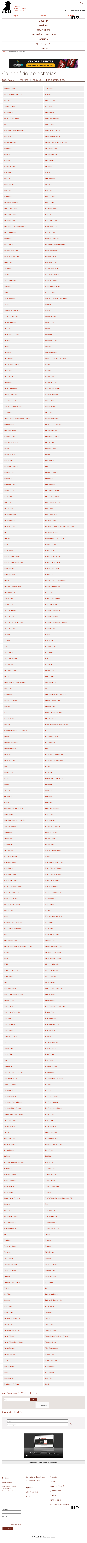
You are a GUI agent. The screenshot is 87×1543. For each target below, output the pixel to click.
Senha (4, 1516)
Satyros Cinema (9, 1186)
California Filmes (10, 280)
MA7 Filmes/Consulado (53, 850)
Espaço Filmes (50, 550)
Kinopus (6, 802)
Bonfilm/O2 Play (51, 220)
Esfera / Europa (50, 544)
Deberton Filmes (9, 436)
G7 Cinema (49, 664)
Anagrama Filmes (10, 142)
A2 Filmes (48, 106)
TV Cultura (49, 1282)
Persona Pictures (50, 1048)
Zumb (47, 1384)
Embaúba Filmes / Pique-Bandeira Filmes (59, 526)
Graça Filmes (8, 694)
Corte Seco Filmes (51, 394)
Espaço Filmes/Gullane (53, 556)
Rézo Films (49, 1150)
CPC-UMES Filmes (10, 400)
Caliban (6, 274)
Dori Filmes (8, 478)
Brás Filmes (8, 238)
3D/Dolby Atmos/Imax (33, 1480)
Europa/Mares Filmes (52, 586)
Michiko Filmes (50, 898)
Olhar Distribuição (10, 988)
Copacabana (8, 382)
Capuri (6, 292)
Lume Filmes (8, 850)
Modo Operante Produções (13, 922)
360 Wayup (49, 88)
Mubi (5, 934)
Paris (5, 1042)
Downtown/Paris (9, 484)
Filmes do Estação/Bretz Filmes (56, 622)
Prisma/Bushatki (9, 1126)
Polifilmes (48, 1090)
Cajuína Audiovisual (52, 268)
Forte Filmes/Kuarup (11, 658)
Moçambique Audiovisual (54, 916)
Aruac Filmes (8, 172)
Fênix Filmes (8, 598)
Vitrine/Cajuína (50, 1342)
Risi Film (48, 1156)
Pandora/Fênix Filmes (52, 1024)
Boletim (43, 21)
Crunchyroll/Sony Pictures (13, 406)
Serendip (48, 1192)
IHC (46, 730)
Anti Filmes (8, 148)
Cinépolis (7, 340)
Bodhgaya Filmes (51, 208)
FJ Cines (7, 640)
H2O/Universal (9, 718)
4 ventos (48, 94)
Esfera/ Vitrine (9, 550)
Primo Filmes (49, 1120)
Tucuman (7, 1276)
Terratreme (7, 1252)
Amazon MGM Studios (53, 136)
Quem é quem (43, 44)
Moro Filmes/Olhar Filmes (13, 928)
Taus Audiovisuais (10, 1246)
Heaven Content (50, 718)
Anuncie (70, 15)
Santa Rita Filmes (10, 1180)
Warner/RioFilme (51, 1360)
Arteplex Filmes (9, 166)
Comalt (47, 364)
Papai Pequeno (50, 1030)
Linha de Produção (51, 832)
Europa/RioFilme (10, 592)
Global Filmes (8, 688)
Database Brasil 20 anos (9, 1491)
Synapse (48, 1234)
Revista (43, 48)
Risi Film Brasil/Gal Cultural (14, 1162)
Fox (46, 658)
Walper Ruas (49, 1354)
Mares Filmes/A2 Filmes (53, 868)
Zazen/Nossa (49, 1372)
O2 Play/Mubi (8, 976)
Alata (5, 124)
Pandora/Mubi (8, 1030)
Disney (47, 454)
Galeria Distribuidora (11, 670)
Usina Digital (49, 1306)
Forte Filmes (8, 652)
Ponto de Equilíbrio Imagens (13, 1114)
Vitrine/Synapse (9, 1348)
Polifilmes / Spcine (10, 1096)
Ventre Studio (8, 1312)
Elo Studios (49, 508)
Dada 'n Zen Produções (53, 424)
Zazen (6, 1372)
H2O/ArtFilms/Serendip (53, 712)
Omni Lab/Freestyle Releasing (14, 994)
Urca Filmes (8, 1306)
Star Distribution (51, 1216)
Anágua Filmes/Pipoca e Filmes (56, 142)
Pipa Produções (9, 1066)
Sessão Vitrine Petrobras (12, 1198)
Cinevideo (7, 352)
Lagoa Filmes (8, 814)
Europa (6, 580)
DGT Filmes (49, 442)
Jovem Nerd (49, 790)
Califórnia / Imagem (52, 274)
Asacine (48, 172)
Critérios (53, 1495)
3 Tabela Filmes (9, 88)
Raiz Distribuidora (10, 1144)
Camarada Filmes (51, 280)
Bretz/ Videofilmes (51, 250)
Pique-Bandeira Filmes (11, 1078)
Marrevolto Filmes (51, 886)
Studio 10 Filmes (51, 1222)
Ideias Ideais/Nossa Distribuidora (56, 724)
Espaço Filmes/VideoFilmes (13, 562)
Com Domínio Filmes (11, 364)
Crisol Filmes (49, 400)
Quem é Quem (32, 1492)
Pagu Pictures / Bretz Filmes (55, 1006)
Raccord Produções (51, 1138)
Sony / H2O (8, 1210)
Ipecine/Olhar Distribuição (54, 778)
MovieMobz (49, 928)
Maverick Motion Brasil (12, 892)
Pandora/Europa (9, 1024)
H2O (5, 712)
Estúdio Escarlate (10, 574)
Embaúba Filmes (9, 526)
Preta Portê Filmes (10, 1120)
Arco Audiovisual (51, 154)
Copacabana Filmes (51, 382)
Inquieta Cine (8, 772)
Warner (6, 1360)
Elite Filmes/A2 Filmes (53, 502)
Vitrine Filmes (8, 1336)
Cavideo (48, 304)
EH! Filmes (8, 496)
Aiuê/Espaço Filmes (52, 118)
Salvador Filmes (50, 1168)
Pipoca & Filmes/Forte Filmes (14, 1072)
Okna (5, 982)
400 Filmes (7, 100)
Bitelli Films (49, 202)
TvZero (6, 1288)
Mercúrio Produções (10, 898)
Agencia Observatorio (11, 118)
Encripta (7, 538)
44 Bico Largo (50, 100)
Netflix (6, 952)
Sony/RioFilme (50, 1210)
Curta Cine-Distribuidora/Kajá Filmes (16, 418)
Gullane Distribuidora (52, 700)
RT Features (8, 1168)
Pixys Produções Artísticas (54, 1078)
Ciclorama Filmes (10, 322)
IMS (5, 766)
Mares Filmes (8, 868)
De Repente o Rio (51, 430)
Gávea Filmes (49, 676)
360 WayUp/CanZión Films (13, 94)
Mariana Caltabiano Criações (13, 886)
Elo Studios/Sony (10, 520)
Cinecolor (7, 328)
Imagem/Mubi (50, 742)
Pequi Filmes (8, 1048)
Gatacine (7, 676)
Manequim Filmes (10, 862)
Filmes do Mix (50, 628)
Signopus (7, 1204)
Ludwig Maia (49, 844)
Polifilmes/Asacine (51, 1102)
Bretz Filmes (8, 244)
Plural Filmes (8, 1090)
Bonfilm (48, 214)
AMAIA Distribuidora (52, 130)
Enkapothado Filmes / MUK (54, 538)
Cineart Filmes (50, 322)
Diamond (7, 448)
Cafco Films (8, 268)
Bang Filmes (8, 190)
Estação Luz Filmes (52, 568)
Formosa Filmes (50, 646)
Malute (47, 856)
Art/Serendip (49, 160)
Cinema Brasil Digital (11, 334)
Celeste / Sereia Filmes (11, 316)
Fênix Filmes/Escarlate (53, 598)
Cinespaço (48, 346)
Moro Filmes (49, 922)
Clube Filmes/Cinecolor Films (55, 358)
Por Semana (8, 80)
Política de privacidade (59, 1504)
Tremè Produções (10, 1270)
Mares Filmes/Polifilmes (53, 874)
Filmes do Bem (9, 616)
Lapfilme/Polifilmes (10, 826)
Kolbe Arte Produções (52, 808)
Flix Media (49, 640)
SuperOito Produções (11, 1228)
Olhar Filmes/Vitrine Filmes (54, 988)
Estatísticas (44, 30)
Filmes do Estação (51, 616)
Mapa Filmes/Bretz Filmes (54, 862)
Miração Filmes (9, 910)
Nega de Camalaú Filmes (53, 946)
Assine (43, 15)
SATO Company (50, 1180)
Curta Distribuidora (51, 418)
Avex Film (48, 184)
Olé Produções (50, 982)
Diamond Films (50, 448)
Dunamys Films (9, 490)
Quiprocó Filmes (51, 1132)
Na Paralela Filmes (10, 940)
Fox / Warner (8, 664)
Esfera (6, 544)
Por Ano (37, 80)
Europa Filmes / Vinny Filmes (55, 580)
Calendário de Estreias (44, 34)
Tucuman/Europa (51, 1276)
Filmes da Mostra (10, 610)
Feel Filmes (49, 592)
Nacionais (29, 1483)
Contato (53, 1481)
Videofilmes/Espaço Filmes (13, 1318)
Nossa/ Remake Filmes (53, 958)
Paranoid (48, 1036)
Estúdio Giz (49, 574)
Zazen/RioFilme (9, 1378)
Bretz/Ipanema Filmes (11, 256)
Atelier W (7, 178)
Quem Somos (55, 1490)
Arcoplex (7, 160)
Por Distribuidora (56, 80)
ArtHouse (48, 166)
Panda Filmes (8, 1018)
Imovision (7, 754)
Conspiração (8, 370)
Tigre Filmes (8, 1258)
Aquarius (7, 154)
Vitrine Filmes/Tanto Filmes (13, 1342)
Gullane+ (7, 706)
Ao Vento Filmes (51, 148)
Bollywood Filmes (10, 214)
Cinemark (48, 334)
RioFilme (7, 1156)
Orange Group (50, 994)
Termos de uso (56, 1500)
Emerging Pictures (51, 532)
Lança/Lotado (50, 820)
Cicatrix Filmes (50, 316)
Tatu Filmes (8, 1240)
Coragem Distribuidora (53, 388)
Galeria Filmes (50, 670)
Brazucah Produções (52, 238)
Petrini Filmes (8, 1054)
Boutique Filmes (50, 232)
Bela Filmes (49, 190)
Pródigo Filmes (9, 1132)
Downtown (49, 478)
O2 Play (6, 964)
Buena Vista (8, 262)
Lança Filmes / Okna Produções (14, 820)
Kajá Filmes (8, 796)
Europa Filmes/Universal (12, 586)
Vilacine (48, 1318)
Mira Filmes (49, 904)
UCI (46, 1288)
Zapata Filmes (50, 1366)
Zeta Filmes (49, 1378)
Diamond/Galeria (9, 454)
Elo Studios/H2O (51, 514)
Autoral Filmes (9, 184)
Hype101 (7, 724)
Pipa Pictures (49, 1060)
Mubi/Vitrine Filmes (52, 934)
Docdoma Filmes (9, 472)
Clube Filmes (8, 358)
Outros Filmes (50, 1000)
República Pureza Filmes (53, 1144)
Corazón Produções (10, 394)
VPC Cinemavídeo (51, 1348)
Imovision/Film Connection (54, 754)
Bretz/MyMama (50, 256)
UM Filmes (7, 1294)
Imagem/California (51, 736)
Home (4, 52)
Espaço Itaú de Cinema (53, 562)
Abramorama (49, 112)
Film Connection (51, 604)
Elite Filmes (8, 502)
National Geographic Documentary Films (18, 946)
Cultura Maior (50, 406)
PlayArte (48, 1084)
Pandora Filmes (50, 1018)
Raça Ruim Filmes (10, 1138)
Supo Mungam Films (52, 1228)
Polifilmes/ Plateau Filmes (13, 1102)
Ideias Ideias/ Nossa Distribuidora (15, 730)
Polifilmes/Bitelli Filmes (12, 1108)
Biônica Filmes (50, 196)
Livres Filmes (50, 838)
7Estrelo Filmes (9, 106)
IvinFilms (7, 790)
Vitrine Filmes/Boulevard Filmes (56, 1336)
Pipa (5, 1060)
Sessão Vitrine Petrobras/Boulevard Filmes (59, 1198)
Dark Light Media (10, 430)
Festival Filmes (9, 604)
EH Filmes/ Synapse (52, 490)
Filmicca (7, 634)
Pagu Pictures (8, 1006)
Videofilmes (49, 1312)
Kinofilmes (49, 796)
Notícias (43, 25)
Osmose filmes (9, 1000)
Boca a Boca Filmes (10, 208)
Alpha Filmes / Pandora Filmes (14, 130)
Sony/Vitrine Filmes (10, 1216)
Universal (7, 1300)
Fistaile (47, 634)
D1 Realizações (9, 424)
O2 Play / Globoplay (52, 964)
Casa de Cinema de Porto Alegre (56, 298)
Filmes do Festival (10, 628)
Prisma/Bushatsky (51, 1126)
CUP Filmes (8, 412)
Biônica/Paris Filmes (11, 202)
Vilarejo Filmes (9, 1324)
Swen (5, 1234)
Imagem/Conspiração (11, 742)
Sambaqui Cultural (10, 1174)
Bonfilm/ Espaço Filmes (12, 220)
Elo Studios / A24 (10, 514)
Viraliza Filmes (50, 1330)
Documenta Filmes (51, 472)
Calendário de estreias (35, 1477)
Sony (47, 1204)
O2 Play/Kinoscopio (52, 970)
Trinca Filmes (50, 1270)
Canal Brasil (8, 286)
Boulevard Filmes (10, 232)
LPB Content (8, 844)
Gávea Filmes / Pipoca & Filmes (15, 682)
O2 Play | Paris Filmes (11, 970)
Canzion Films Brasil (52, 286)
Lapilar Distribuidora (52, 826)
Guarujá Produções (10, 700)
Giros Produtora (50, 682)
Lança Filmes (49, 814)
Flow (5, 646)
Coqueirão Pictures (10, 388)
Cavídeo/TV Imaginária (12, 310)
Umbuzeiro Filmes (51, 1294)
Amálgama (7, 136)
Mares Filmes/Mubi (10, 874)
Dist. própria (49, 460)
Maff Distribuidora (10, 856)
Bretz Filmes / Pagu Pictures (55, 244)
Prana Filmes (49, 1114)
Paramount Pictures (10, 1036)
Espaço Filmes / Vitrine (12, 556)
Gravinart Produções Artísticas (55, 694)
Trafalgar (48, 1258)
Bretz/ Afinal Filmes (11, 250)
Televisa (48, 1246)
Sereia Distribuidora (52, 1186)
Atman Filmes (50, 178)
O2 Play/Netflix (50, 976)
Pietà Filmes (49, 1054)
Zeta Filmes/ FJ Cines (11, 1384)
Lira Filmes (8, 838)
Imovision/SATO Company (54, 760)
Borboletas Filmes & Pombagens (15, 226)
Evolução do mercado (9, 1486)
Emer (5, 532)
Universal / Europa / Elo (53, 1300)
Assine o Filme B (57, 1486)
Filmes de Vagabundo (52, 610)
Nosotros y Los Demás (53, 952)
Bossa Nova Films (51, 226)
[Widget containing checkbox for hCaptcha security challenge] (48, 1405)
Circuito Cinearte (51, 352)
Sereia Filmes (8, 1192)
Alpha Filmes (49, 124)
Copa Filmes (49, 376)
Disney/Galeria (9, 460)
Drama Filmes (50, 484)
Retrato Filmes (9, 1150)
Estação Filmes (9, 568)
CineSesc (7, 346)
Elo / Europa (8, 508)
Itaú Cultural (49, 784)
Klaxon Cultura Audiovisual (13, 808)
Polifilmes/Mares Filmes (53, 1108)
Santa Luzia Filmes (51, 1174)
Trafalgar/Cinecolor (10, 1264)
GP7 (46, 688)
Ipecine (6, 778)
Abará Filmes (8, 112)
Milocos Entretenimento (12, 904)
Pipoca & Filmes (51, 1066)
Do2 (46, 466)
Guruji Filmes (50, 706)
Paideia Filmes (50, 1012)
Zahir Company (9, 1366)
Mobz (6, 916)
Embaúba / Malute (51, 520)
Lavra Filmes (8, 832)
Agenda (43, 39)
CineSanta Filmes (51, 340)
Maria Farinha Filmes (52, 880)
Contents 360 (8, 376)
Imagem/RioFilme (10, 748)
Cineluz (47, 328)
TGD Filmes (49, 1252)
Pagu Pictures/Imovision (12, 1012)
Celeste (47, 310)
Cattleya (6, 304)
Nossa (6, 958)
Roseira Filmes (50, 1162)
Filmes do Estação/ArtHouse (13, 622)
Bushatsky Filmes (51, 262)
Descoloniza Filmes (51, 436)
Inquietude (48, 772)
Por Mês (24, 80)
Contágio (48, 370)
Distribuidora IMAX (11, 466)
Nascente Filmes (50, 940)
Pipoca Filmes (50, 1072)
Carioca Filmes (50, 292)
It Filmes (7, 784)
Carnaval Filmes (9, 298)
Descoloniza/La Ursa (11, 442)
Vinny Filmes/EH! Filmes (12, 1330)
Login (15, 15)
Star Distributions (10, 1222)
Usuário (5, 1509)
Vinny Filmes (49, 1324)
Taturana (48, 1240)
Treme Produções (51, 1264)
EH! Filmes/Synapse (52, 496)
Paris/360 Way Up (51, 1042)
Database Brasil (7, 1488)
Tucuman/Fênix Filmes (11, 1282)
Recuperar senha (16, 1524)
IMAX (47, 748)
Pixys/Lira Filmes (10, 1084)
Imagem (6, 736)
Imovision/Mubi (9, 760)
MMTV (47, 910)
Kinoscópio (49, 802)
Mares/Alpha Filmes (10, 880)
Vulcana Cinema (9, 1354)
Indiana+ (48, 766)
